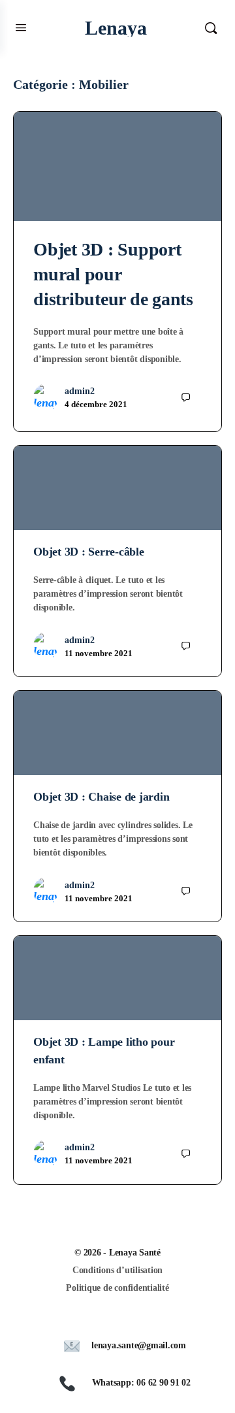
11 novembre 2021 (99, 653)
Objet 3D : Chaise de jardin (101, 796)
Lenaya (116, 28)
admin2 (80, 391)
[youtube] (147, 1321)
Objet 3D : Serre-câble (88, 551)
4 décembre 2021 (96, 404)
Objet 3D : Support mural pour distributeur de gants (113, 274)
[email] (100, 1321)
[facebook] (124, 1321)
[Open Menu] (21, 27)
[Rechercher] (211, 28)
